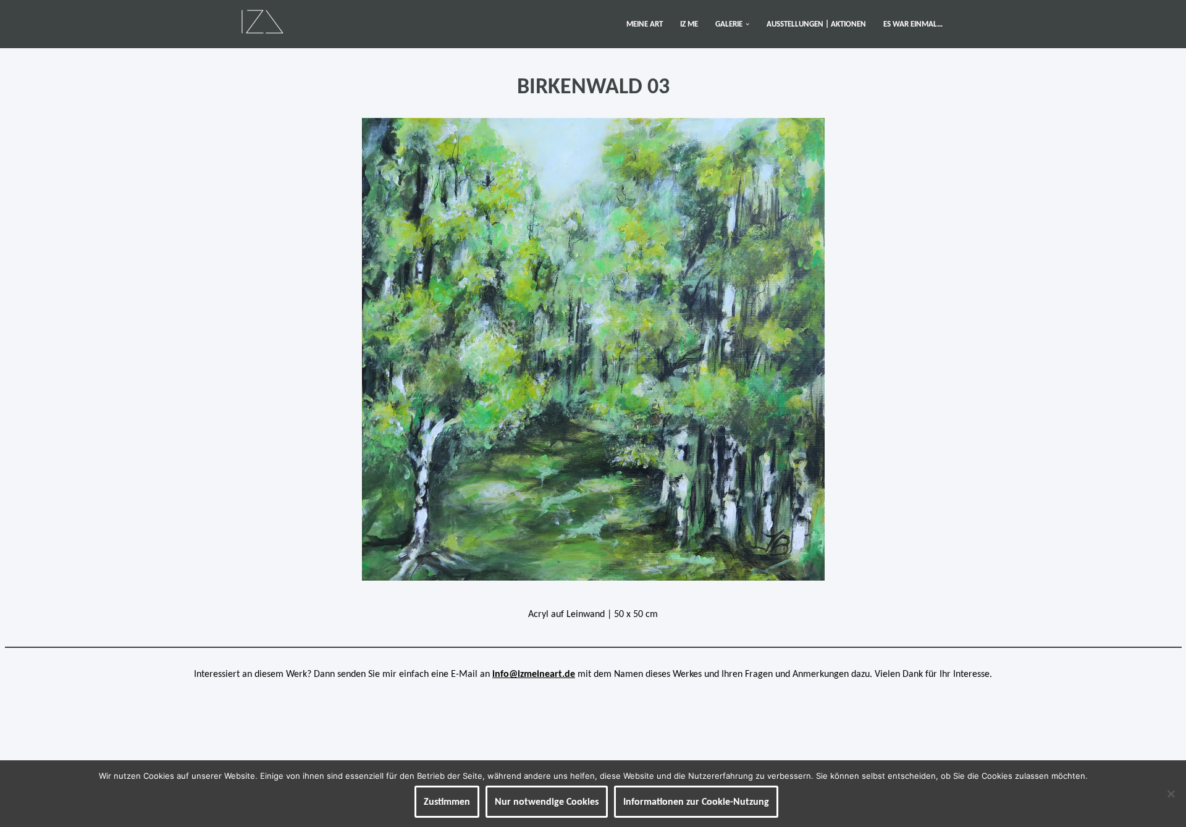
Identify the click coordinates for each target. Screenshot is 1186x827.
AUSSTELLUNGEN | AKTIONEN (816, 23)
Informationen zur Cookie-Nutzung (696, 801)
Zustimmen (447, 801)
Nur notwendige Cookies (547, 801)
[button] (747, 24)
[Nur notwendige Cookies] (1170, 793)
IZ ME (689, 23)
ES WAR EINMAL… (913, 23)
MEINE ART (644, 23)
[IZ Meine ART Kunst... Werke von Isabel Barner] (262, 21)
